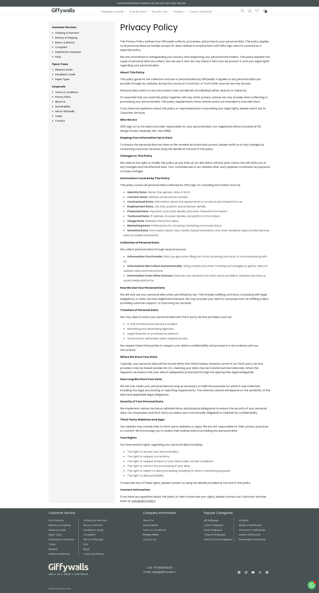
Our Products (56, 520)
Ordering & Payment (67, 32)
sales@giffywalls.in (143, 501)
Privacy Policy (63, 97)
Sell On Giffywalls (93, 539)
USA (51, 574)
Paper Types (62, 79)
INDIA (67, 574)
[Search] (242, 10)
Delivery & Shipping (66, 37)
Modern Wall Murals (250, 525)
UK (58, 574)
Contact (60, 120)
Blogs (86, 549)
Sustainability (62, 106)
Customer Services (64, 27)
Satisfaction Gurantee (68, 52)
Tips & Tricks (60, 64)
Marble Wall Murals (249, 534)
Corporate (58, 86)
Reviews (53, 549)
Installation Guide (65, 74)
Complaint (61, 47)
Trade (58, 116)
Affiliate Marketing (59, 554)
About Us (60, 101)
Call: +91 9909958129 (159, 568)
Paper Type (55, 534)
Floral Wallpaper (213, 530)
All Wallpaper (211, 520)
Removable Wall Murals (252, 539)
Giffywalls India (63, 588)
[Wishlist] (257, 10)
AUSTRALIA (81, 574)
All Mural (243, 520)
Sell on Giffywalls (64, 111)
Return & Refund (64, 42)
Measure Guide (64, 69)
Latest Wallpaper (213, 525)
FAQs (58, 56)
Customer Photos (93, 554)
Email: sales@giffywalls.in (159, 572)
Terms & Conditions (66, 92)
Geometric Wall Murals (252, 530)
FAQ (85, 544)
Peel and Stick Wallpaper (218, 539)
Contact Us (149, 539)
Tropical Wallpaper (215, 534)
